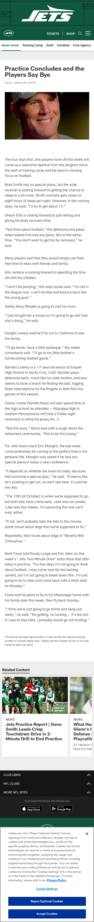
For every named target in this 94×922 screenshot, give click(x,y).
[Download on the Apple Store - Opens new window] (31, 809)
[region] (47, 874)
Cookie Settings (47, 889)
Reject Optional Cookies (47, 901)
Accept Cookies (47, 913)
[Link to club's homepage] (8, 31)
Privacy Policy (56, 880)
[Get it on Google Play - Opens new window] (61, 810)
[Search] (80, 33)
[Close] (87, 834)
